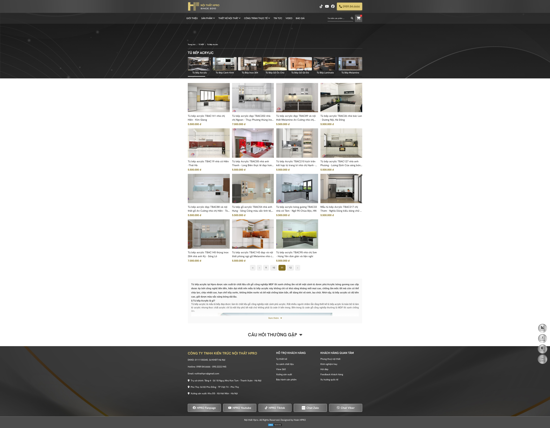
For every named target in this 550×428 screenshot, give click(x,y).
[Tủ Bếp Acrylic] (199, 63)
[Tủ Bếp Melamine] (350, 63)
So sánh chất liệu (285, 364)
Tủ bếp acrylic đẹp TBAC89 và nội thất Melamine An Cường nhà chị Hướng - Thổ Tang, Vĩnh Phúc (296, 118)
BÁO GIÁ (300, 18)
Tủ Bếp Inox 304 (250, 72)
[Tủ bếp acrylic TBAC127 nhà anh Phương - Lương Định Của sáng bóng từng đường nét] (341, 143)
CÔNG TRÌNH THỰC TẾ (256, 18)
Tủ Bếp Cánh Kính (225, 72)
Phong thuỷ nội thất (330, 358)
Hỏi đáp (324, 369)
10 (273, 267)
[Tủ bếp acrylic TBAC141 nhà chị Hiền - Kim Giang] (209, 97)
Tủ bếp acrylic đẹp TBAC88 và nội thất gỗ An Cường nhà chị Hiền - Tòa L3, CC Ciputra (208, 209)
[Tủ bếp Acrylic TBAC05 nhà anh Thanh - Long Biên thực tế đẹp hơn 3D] (253, 143)
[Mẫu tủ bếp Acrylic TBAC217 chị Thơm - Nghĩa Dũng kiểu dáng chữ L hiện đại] (341, 188)
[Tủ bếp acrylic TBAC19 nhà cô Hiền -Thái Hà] (209, 143)
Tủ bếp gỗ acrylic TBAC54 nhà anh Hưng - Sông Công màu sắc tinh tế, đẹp (252, 209)
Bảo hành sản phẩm (286, 379)
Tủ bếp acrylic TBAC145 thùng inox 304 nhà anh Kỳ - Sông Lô (208, 254)
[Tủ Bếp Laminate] (325, 63)
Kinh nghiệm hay (328, 364)
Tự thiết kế (281, 358)
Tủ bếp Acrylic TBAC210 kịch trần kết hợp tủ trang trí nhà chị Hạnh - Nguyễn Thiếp (295, 163)
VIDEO (289, 18)
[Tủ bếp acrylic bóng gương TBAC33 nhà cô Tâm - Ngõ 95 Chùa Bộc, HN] (297, 188)
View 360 (281, 369)
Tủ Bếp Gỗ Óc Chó (275, 72)
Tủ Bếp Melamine (350, 72)
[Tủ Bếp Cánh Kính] (224, 63)
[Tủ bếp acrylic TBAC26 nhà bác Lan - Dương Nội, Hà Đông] (341, 97)
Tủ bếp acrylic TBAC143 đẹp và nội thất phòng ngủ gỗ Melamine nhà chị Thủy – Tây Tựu (253, 254)
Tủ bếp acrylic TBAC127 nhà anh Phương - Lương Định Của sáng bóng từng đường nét (341, 163)
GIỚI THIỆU (192, 18)
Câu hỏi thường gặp (273, 335)
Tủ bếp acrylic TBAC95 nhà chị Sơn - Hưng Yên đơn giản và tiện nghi (296, 254)
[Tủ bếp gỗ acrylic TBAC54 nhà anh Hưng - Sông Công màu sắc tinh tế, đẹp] (253, 188)
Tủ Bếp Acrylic (199, 72)
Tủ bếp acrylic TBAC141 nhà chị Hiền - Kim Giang (206, 117)
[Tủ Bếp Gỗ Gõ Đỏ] (300, 63)
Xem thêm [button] (273, 318)
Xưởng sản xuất (284, 374)
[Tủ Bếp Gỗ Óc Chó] (275, 63)
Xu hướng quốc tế (329, 379)
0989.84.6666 (351, 6)
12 (290, 267)
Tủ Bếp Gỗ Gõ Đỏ (300, 72)
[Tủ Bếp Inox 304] (250, 63)
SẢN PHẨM (206, 18)
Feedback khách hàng (331, 374)
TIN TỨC (278, 18)
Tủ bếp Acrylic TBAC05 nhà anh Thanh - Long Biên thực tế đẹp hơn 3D (252, 163)
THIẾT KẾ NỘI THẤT (228, 18)
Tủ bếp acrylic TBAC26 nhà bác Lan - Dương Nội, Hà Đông (341, 117)
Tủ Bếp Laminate (325, 72)
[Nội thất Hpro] (203, 6)
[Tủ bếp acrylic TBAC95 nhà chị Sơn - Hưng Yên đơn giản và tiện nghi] (297, 234)
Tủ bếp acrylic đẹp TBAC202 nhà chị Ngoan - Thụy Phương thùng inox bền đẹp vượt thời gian (252, 118)
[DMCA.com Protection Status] (275, 424)
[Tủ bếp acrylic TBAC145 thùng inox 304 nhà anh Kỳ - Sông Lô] (209, 234)
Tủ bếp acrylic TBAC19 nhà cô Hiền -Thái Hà (208, 163)
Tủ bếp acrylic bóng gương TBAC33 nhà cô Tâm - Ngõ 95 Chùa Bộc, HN (296, 208)
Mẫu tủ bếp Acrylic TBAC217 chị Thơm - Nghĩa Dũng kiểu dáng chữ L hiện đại (340, 209)
